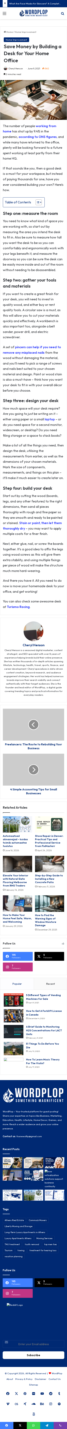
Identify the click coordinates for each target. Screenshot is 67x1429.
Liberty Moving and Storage (18, 1226)
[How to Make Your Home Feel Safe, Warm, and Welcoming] (17, 903)
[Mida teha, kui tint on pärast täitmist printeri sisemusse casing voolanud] (12, 1195)
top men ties (50, 1244)
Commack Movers (38, 1220)
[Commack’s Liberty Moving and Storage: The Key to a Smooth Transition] (12, 1162)
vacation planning (14, 1256)
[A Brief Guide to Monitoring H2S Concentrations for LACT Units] (13, 1031)
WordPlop (57, 1373)
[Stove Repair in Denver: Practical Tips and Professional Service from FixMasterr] (49, 824)
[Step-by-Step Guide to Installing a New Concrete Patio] (49, 864)
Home (9, 31)
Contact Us (55, 1379)
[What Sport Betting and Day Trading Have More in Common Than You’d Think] (12, 1175)
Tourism (9, 1250)
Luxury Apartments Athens (18, 1238)
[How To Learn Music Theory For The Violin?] (13, 1064)
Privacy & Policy (24, 1379)
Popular (17, 983)
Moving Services (44, 1238)
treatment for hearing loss (42, 1250)
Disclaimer (40, 1379)
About (9, 1379)
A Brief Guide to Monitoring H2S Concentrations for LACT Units (44, 1030)
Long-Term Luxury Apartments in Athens (25, 1232)
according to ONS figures (38, 137)
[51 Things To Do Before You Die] (13, 1048)
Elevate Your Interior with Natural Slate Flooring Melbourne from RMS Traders (15, 880)
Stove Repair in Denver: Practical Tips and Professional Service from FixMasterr (49, 841)
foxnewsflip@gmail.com (29, 1136)
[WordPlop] (33, 13)
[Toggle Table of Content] (37, 202)
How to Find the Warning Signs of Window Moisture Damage (45, 920)
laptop (50, 419)
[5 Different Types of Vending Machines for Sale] (13, 1000)
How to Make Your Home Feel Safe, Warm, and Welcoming (17, 918)
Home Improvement (25, 31)
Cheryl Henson (15, 68)
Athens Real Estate (14, 1220)
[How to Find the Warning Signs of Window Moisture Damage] (49, 903)
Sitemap (33, 1384)
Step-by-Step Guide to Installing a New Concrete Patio (49, 879)
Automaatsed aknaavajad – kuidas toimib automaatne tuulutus (15, 841)
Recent (50, 983)
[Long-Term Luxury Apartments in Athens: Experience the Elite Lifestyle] (33, 1162)
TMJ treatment (12, 1244)
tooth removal (32, 1244)
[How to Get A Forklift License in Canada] (13, 1015)
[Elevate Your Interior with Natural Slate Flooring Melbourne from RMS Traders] (17, 864)
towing (21, 1250)
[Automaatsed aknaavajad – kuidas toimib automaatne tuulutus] (17, 824)
